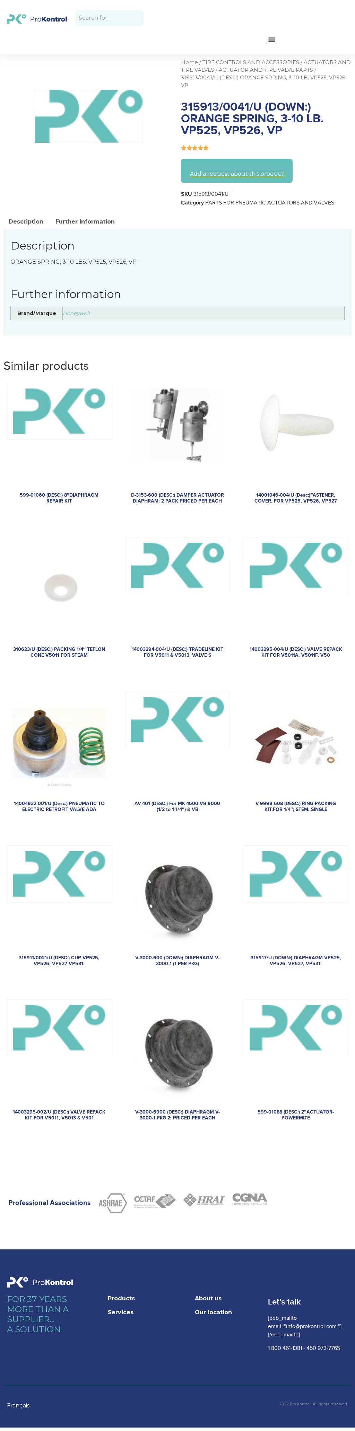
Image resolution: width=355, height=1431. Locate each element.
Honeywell (76, 313)
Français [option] (18, 1405)
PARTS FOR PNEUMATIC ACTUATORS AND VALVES (269, 203)
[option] (21, 1405)
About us (208, 1298)
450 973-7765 (323, 1348)
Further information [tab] (85, 221)
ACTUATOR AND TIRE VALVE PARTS (266, 70)
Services (120, 1312)
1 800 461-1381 (285, 1348)
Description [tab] (26, 221)
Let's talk (284, 1302)
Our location (213, 1312)
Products (121, 1298)
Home (189, 62)
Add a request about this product (237, 174)
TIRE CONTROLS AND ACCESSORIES (250, 62)
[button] (271, 39)
